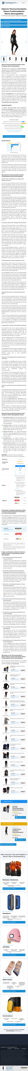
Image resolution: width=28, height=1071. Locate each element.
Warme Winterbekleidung (8, 878)
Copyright (3, 1047)
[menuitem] (14, 20)
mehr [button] (23, 480)
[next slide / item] (26, 42)
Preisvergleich (23, 96)
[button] (14, 20)
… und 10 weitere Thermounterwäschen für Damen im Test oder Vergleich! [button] (14, 131)
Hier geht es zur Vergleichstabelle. (12, 663)
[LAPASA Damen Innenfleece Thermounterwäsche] (6, 831)
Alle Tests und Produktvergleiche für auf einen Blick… (14, 1030)
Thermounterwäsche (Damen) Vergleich (15, 16)
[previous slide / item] (2, 42)
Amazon (9, 517)
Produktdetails (9, 93)
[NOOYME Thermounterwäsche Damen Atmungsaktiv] (6, 808)
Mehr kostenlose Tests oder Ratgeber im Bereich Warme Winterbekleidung (14, 855)
